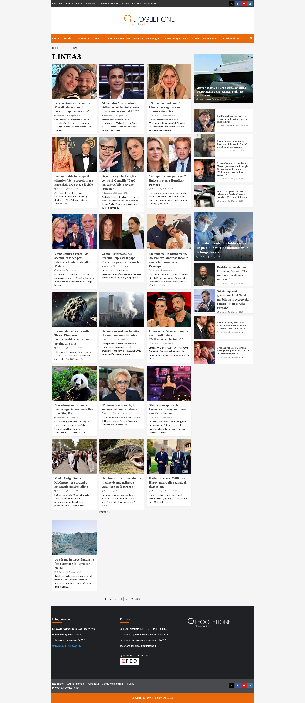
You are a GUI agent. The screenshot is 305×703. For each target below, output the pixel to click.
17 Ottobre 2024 (74, 417)
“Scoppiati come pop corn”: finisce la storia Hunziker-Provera (168, 180)
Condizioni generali (108, 3)
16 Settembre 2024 (170, 491)
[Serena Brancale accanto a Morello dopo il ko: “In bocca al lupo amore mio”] (74, 81)
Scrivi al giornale (74, 3)
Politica (68, 38)
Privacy (125, 3)
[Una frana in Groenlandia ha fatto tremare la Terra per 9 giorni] (74, 537)
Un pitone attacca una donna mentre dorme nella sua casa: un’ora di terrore (121, 482)
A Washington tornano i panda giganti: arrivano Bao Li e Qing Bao (73, 409)
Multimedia (229, 38)
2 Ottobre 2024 (168, 417)
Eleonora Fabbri (205, 99)
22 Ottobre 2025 (121, 193)
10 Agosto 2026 (121, 116)
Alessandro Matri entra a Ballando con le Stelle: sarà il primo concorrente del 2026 (122, 107)
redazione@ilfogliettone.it (66, 645)
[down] (216, 38)
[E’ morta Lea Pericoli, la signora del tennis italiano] (121, 383)
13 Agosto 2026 (237, 357)
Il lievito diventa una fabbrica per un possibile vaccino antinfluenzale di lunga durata (222, 247)
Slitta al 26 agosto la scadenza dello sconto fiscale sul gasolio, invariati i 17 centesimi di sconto (232, 194)
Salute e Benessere (118, 38)
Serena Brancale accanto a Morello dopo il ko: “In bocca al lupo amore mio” (72, 107)
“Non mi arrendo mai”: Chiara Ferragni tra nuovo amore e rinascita (167, 107)
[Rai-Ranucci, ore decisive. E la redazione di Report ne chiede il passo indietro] (204, 120)
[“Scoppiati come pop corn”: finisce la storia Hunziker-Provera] (169, 154)
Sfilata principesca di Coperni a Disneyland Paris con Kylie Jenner (167, 409)
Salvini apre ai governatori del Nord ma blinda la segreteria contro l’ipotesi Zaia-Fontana (233, 299)
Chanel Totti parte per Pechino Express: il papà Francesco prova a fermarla (121, 258)
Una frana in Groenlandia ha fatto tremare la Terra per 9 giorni (74, 563)
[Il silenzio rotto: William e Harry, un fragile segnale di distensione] (169, 456)
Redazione (57, 3)
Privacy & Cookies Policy (144, 3)
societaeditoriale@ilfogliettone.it (138, 645)
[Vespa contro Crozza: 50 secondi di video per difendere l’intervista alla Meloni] (74, 231)
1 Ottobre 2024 (74, 491)
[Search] (251, 38)
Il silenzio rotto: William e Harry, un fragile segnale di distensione (168, 482)
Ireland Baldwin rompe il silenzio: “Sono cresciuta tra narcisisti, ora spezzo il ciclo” (74, 180)
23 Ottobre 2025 (74, 189)
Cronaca (98, 38)
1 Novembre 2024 (122, 339)
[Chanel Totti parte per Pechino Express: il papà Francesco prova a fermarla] (121, 231)
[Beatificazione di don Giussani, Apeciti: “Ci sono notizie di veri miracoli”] (204, 274)
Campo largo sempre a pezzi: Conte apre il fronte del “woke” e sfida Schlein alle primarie (233, 144)
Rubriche (208, 38)
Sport (195, 38)
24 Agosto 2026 (74, 116)
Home (55, 38)
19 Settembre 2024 (122, 491)
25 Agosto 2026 (242, 126)
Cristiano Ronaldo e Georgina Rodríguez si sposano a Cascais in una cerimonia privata (233, 351)
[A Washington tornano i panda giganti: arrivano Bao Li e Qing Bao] (74, 383)
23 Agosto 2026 (239, 151)
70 (132, 599)
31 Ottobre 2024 (169, 344)
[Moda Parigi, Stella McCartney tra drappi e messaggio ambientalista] (74, 456)
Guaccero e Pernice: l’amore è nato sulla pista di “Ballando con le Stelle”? (168, 335)
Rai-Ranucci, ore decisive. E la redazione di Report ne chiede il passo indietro (232, 119)
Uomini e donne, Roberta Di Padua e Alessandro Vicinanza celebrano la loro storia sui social (232, 326)
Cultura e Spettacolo (175, 38)
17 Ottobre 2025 (74, 270)
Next (137, 599)
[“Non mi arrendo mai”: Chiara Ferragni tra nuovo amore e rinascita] (169, 81)
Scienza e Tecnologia (146, 38)
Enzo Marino (224, 151)
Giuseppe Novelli (226, 126)
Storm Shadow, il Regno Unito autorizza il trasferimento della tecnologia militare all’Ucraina (222, 91)
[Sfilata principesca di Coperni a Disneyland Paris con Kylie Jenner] (169, 383)
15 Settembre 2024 (75, 572)
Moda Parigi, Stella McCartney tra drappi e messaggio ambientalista (71, 482)
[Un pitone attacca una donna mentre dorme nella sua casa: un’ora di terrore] (121, 456)
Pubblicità (90, 3)
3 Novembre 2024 (75, 348)
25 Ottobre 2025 (169, 116)
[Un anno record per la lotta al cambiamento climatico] (121, 309)
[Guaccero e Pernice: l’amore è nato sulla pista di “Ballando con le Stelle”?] (169, 309)
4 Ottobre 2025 (168, 270)
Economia (83, 38)
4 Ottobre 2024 (121, 413)
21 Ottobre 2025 (169, 189)
